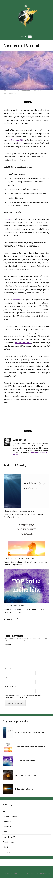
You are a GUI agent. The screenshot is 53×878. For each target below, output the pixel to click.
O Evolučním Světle (24, 789)
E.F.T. (5, 811)
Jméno (8, 668)
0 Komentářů (11, 93)
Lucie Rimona (25, 91)
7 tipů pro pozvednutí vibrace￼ (19, 558)
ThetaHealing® (9, 837)
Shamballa (8, 219)
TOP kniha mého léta (14, 605)
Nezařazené (7, 822)
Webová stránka (11, 687)
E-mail (7, 678)
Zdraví (5, 847)
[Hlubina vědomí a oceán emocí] (26, 491)
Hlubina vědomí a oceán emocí (19, 510)
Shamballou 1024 (23, 342)
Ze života (6, 852)
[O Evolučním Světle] (8, 789)
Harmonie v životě (10, 816)
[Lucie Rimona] (26, 16)
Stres (5, 832)
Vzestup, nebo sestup (25, 775)
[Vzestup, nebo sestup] (8, 775)
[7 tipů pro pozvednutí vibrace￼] (26, 539)
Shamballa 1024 (18, 140)
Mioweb (47, 873)
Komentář (9, 645)
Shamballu (17, 299)
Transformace (8, 842)
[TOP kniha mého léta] (26, 586)
